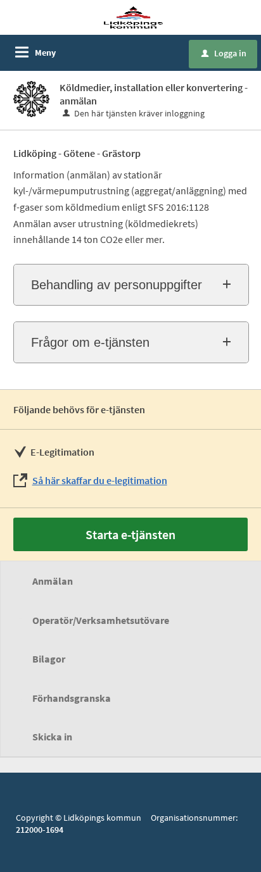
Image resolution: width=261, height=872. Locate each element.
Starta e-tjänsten (130, 534)
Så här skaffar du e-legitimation (99, 480)
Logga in (223, 53)
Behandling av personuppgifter (116, 285)
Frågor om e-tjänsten (90, 342)
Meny (45, 52)
